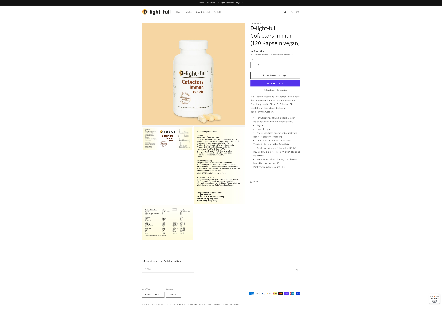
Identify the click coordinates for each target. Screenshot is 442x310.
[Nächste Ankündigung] (299, 3)
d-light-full (152, 305)
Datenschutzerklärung (196, 304)
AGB (209, 304)
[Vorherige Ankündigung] (142, 3)
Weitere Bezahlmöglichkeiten (275, 90)
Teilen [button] (255, 181)
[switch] (434, 301)
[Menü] (438, 295)
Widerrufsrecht (180, 304)
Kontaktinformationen (231, 304)
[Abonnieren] (190, 269)
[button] (285, 12)
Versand (265, 55)
